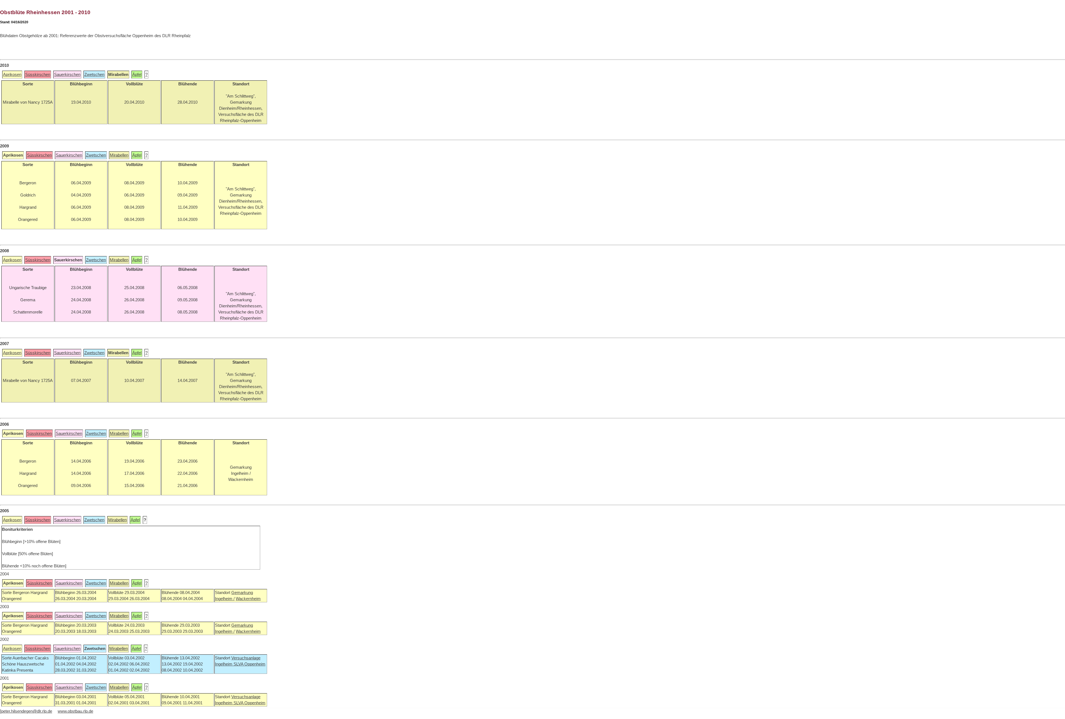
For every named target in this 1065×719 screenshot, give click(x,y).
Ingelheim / (225, 598)
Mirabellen (119, 155)
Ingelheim (224, 664)
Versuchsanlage (245, 658)
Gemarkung (242, 592)
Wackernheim (248, 598)
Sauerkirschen (67, 74)
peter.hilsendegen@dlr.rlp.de (26, 711)
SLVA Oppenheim (249, 664)
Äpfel (136, 74)
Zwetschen (94, 74)
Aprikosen (12, 74)
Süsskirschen (37, 74)
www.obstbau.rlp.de (75, 711)
